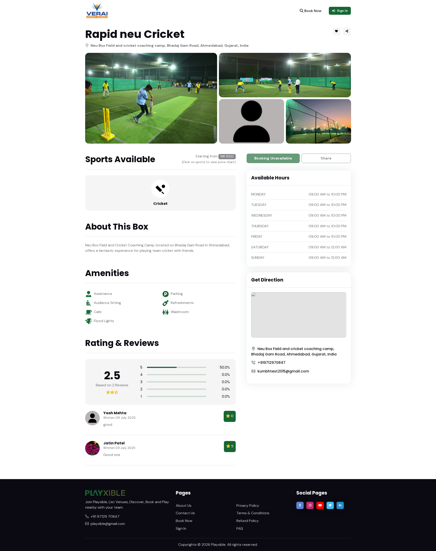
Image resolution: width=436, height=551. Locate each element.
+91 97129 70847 (105, 516)
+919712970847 (271, 362)
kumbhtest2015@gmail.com (283, 371)
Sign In (181, 528)
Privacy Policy (247, 505)
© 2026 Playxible (211, 544)
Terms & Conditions (252, 513)
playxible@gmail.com (108, 523)
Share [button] (326, 158)
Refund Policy (247, 520)
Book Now (312, 10)
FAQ (239, 528)
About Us (183, 505)
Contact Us (185, 513)
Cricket (160, 203)
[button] (347, 31)
